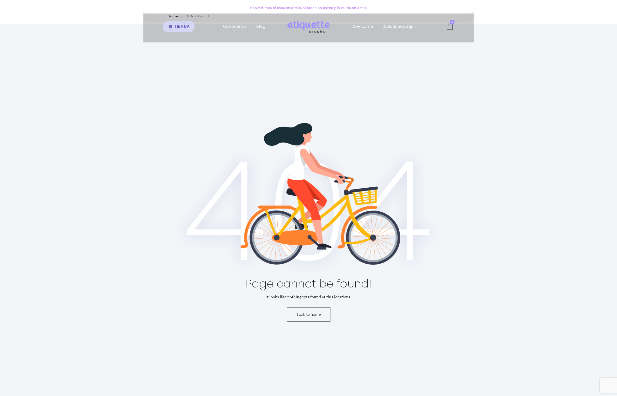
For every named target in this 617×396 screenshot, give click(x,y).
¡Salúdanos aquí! (399, 26)
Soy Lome (363, 26)
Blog (260, 26)
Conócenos (235, 26)
